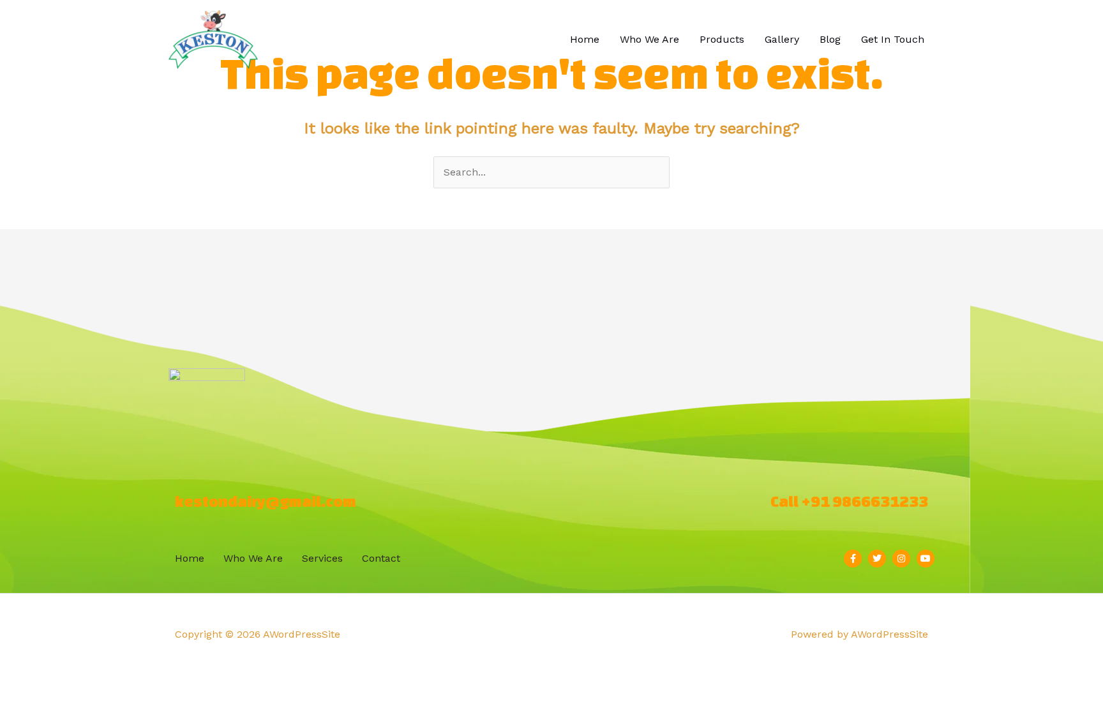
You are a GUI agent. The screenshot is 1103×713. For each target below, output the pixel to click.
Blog (830, 39)
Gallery (782, 39)
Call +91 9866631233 (849, 501)
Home (584, 39)
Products (722, 39)
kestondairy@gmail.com (265, 501)
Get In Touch (892, 39)
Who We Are (649, 39)
